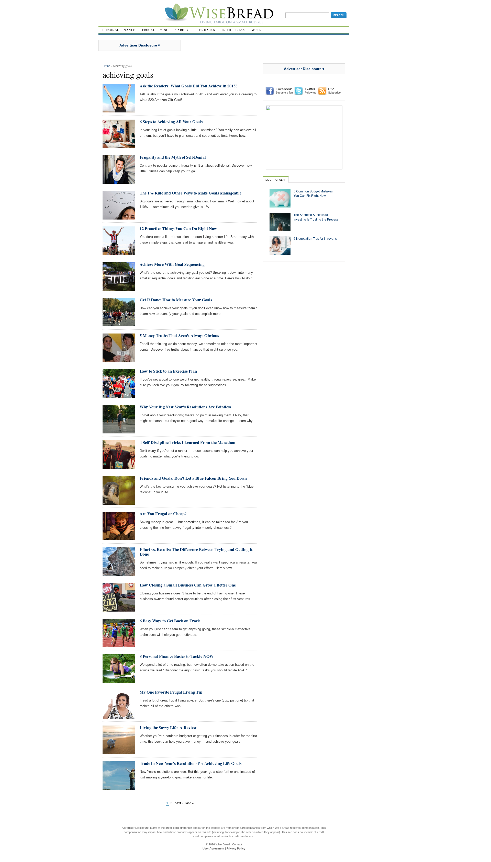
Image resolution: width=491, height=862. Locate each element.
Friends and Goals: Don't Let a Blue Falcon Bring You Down (193, 478)
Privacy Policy (236, 848)
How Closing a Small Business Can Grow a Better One (188, 585)
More (256, 30)
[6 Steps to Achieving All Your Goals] (119, 146)
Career (182, 30)
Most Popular (275, 179)
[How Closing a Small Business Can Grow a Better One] (119, 609)
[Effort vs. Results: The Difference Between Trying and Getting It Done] (119, 574)
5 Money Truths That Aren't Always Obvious (179, 335)
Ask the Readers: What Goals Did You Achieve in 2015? (189, 86)
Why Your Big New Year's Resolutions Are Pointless (185, 407)
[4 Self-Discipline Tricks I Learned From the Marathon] (119, 467)
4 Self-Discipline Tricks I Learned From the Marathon (187, 442)
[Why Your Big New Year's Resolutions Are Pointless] (119, 431)
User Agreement (213, 848)
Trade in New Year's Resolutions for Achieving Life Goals (190, 763)
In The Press (233, 30)
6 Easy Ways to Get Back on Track (170, 621)
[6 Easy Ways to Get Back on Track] (119, 645)
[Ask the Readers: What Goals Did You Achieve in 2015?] (119, 110)
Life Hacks (205, 30)
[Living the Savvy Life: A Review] (119, 752)
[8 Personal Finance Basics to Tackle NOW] (119, 681)
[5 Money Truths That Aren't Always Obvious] (119, 360)
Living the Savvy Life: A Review (168, 728)
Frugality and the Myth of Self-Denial (173, 157)
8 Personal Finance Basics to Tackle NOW (177, 656)
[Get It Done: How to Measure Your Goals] (119, 324)
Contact (237, 844)
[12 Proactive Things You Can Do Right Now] (119, 253)
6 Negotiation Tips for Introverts (315, 238)
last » (189, 803)
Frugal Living (155, 30)
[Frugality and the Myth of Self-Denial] (119, 181)
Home (106, 66)
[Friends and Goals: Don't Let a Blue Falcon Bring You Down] (119, 502)
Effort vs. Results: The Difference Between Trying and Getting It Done (196, 551)
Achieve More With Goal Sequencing (172, 264)
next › (179, 803)
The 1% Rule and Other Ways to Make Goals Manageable (190, 193)
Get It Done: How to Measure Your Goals (176, 300)
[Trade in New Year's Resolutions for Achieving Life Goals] (119, 788)
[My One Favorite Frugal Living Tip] (119, 716)
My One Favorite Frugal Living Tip (171, 692)
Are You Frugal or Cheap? (163, 514)
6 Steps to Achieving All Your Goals (171, 122)
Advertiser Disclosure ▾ (139, 45)
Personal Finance (119, 30)
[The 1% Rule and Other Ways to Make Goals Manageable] (119, 217)
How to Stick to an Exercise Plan (168, 371)
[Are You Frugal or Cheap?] (119, 538)
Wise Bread (223, 844)
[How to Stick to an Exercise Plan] (119, 395)
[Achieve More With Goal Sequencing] (119, 289)
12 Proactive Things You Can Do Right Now (178, 228)
